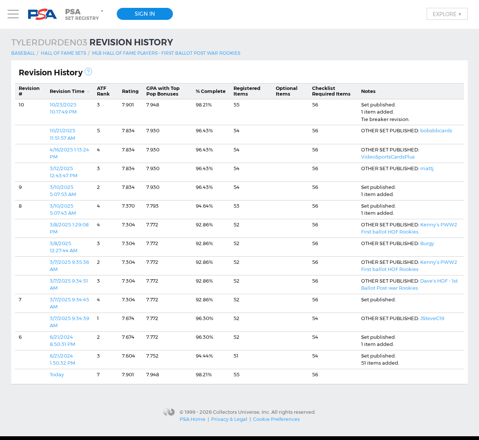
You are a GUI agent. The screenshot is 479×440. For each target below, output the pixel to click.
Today (57, 374)
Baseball (23, 53)
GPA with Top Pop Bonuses (163, 91)
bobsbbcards (436, 130)
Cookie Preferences (276, 419)
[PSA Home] (45, 14)
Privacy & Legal (229, 419)
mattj (426, 168)
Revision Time (67, 91)
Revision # (29, 91)
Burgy (427, 243)
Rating (130, 91)
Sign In (145, 13)
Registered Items (247, 91)
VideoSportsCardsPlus (388, 157)
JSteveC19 (432, 318)
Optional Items (287, 91)
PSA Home (192, 419)
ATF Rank (103, 91)
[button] (84, 14)
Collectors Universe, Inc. (241, 412)
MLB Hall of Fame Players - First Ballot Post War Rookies (166, 53)
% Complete (211, 91)
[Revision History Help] (88, 71)
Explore (447, 14)
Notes (368, 91)
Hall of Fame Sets (63, 53)
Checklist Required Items (331, 91)
